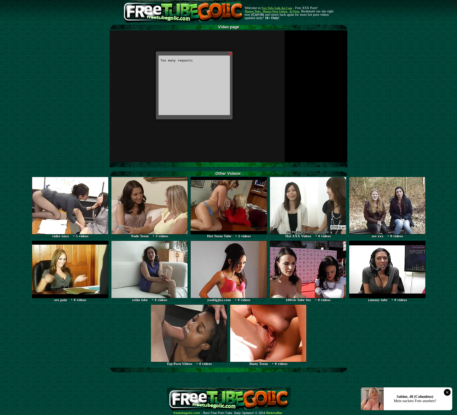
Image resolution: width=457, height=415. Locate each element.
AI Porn (294, 11)
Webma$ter (274, 413)
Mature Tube (253, 11)
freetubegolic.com (187, 413)
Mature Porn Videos (275, 11)
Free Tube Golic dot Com (277, 8)
